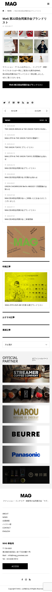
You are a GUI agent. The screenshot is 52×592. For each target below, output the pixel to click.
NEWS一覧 (43, 120)
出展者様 (6, 520)
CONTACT (7, 528)
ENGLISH (6, 531)
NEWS (5, 517)
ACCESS (15, 566)
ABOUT (5, 513)
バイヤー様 (7, 524)
